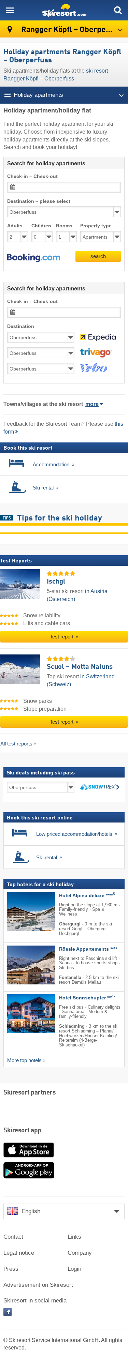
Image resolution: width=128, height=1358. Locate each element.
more (92, 404)
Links (74, 1237)
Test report (62, 636)
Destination (20, 326)
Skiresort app (22, 1130)
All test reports (16, 743)
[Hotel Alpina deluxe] (20, 911)
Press (10, 1269)
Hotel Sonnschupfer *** (87, 997)
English (31, 1211)
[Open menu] (10, 10)
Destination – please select (38, 201)
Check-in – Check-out (32, 176)
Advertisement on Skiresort (38, 1285)
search (98, 256)
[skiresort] (64, 10)
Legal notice (18, 1253)
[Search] (118, 10)
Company (80, 1253)
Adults (15, 225)
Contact (13, 1237)
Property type (96, 225)
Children (41, 225)
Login (74, 1269)
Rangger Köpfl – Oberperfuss (72, 30)
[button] (33, 258)
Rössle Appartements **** (88, 949)
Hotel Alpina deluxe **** (87, 895)
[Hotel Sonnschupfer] (20, 1013)
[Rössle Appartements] (20, 965)
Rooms (64, 225)
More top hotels (24, 1060)
